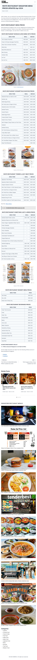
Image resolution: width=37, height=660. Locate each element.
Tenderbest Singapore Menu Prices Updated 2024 (12, 514)
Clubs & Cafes (6, 634)
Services (5, 644)
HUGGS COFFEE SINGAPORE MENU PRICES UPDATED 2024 (15, 581)
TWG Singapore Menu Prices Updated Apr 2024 (29, 362)
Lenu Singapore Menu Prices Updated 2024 (11, 558)
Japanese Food (6, 641)
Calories (5, 630)
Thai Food (5, 646)
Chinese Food (6, 632)
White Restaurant (20, 87)
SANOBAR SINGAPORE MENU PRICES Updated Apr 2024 (9, 388)
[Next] (34, 385)
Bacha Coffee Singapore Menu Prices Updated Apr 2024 (27, 388)
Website (5, 354)
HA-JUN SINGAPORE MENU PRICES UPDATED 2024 (13, 536)
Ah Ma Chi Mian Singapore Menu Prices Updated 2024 (13, 625)
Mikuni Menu (9, 203)
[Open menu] (35, 2)
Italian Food (5, 639)
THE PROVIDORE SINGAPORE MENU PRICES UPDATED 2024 (15, 426)
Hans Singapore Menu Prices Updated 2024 (11, 492)
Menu (4, 642)
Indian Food (5, 637)
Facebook (5, 356)
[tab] (16, 397)
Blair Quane (6, 391)
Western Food (6, 647)
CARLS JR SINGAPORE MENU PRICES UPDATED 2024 (13, 470)
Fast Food (5, 635)
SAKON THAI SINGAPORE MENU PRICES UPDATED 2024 (14, 603)
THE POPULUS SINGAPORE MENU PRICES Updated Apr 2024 (9, 362)
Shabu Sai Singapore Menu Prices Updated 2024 (12, 448)
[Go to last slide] (3, 385)
